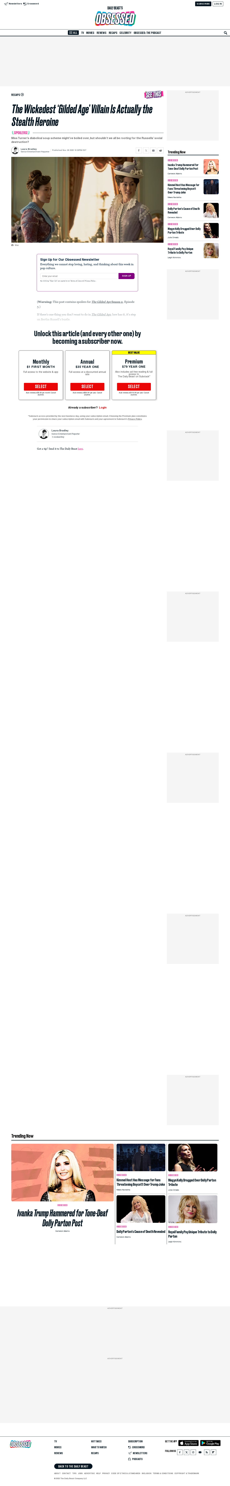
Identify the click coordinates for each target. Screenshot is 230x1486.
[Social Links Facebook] (180, 1453)
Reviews (101, 32)
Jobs (80, 1473)
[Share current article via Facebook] (139, 150)
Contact (66, 1473)
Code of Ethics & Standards (125, 1473)
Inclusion (146, 1473)
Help (98, 1473)
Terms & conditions (163, 1473)
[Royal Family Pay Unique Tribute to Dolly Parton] (211, 257)
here (80, 448)
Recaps (113, 32)
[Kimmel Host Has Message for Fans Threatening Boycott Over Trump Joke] (211, 193)
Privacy (106, 1473)
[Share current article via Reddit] (160, 150)
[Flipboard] (213, 1453)
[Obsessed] (115, 19)
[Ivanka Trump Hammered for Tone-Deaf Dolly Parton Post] (211, 173)
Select (41, 387)
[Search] (225, 33)
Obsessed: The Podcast (147, 32)
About (57, 1473)
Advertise (89, 1473)
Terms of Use (76, 281)
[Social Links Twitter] (186, 1453)
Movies (90, 32)
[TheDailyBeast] (115, 8)
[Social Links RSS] (206, 1453)
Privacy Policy (90, 281)
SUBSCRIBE (203, 4)
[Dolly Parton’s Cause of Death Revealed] (211, 217)
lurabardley (59, 437)
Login (103, 407)
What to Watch (99, 1447)
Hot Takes (96, 1441)
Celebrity (125, 32)
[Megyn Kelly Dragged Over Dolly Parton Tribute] (211, 237)
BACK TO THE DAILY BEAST (73, 1466)
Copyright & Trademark (186, 1473)
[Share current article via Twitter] (146, 150)
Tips (74, 1473)
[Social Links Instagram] (193, 1453)
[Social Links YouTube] (200, 1453)
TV (82, 32)
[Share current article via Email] (153, 150)
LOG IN (218, 4)
